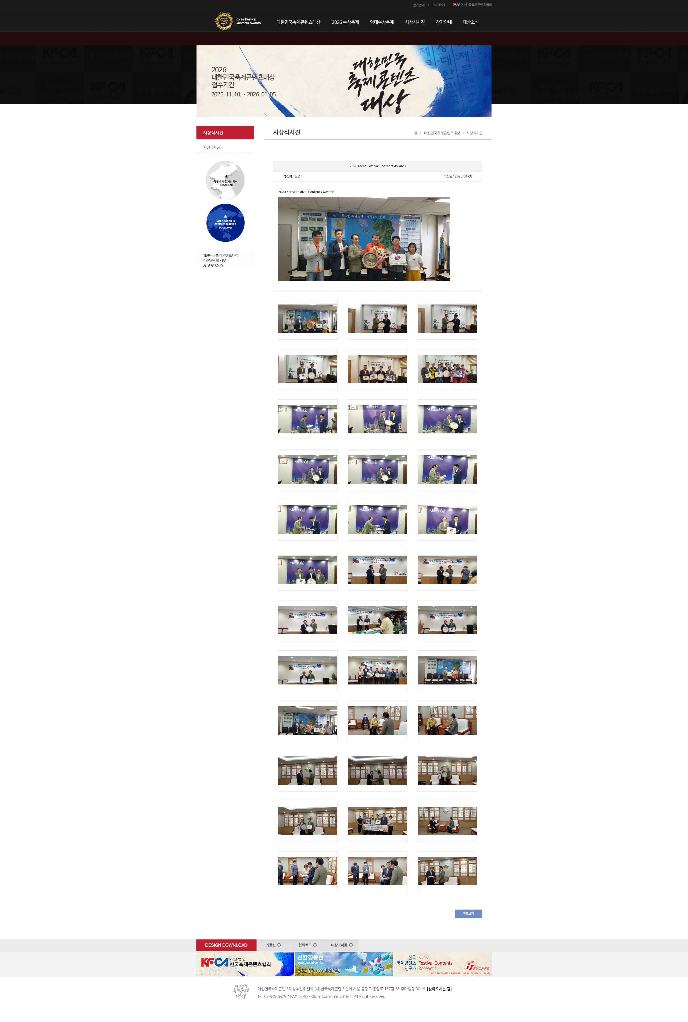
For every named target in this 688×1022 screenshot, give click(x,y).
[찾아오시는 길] (439, 989)
